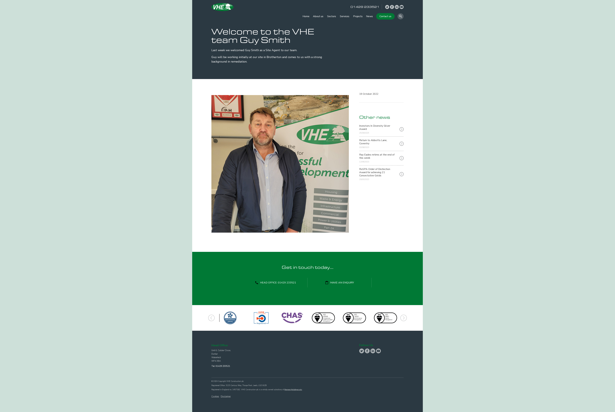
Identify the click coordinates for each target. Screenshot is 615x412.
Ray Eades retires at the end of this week (376, 158)
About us (318, 16)
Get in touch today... (307, 268)
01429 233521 (223, 366)
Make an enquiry (342, 282)
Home (306, 16)
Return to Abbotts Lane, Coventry (373, 144)
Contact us (385, 16)
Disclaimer (226, 396)
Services (344, 16)
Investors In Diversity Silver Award (374, 129)
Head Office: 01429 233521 (278, 282)
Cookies (215, 396)
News (369, 16)
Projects (358, 16)
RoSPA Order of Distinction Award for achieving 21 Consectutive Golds (374, 174)
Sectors (331, 16)
